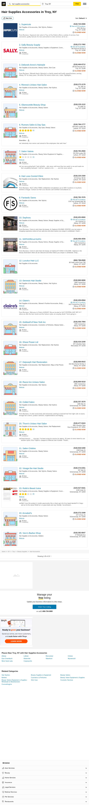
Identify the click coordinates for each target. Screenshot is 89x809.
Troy (13, 551)
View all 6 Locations (78, 47)
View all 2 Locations (78, 219)
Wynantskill (72, 658)
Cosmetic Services (66, 680)
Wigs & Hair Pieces (57, 365)
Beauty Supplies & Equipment (48, 47)
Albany (4, 656)
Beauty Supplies (22, 551)
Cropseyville (28, 661)
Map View (9, 18)
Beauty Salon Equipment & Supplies (50, 154)
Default (82, 18)
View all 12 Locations (78, 26)
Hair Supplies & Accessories (28, 27)
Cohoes (70, 656)
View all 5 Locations (78, 199)
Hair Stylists (43, 27)
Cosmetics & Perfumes (46, 325)
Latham (26, 656)
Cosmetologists (7, 684)
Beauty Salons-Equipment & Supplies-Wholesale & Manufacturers (14, 681)
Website (21, 29)
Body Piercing (63, 303)
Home (4, 551)
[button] (84, 4)
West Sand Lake (7, 661)
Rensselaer (49, 656)
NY (9, 551)
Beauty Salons (43, 67)
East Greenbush (7, 658)
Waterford (49, 658)
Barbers (49, 27)
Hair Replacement (44, 179)
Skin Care (52, 67)
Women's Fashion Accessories (48, 303)
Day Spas (42, 127)
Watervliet (27, 658)
